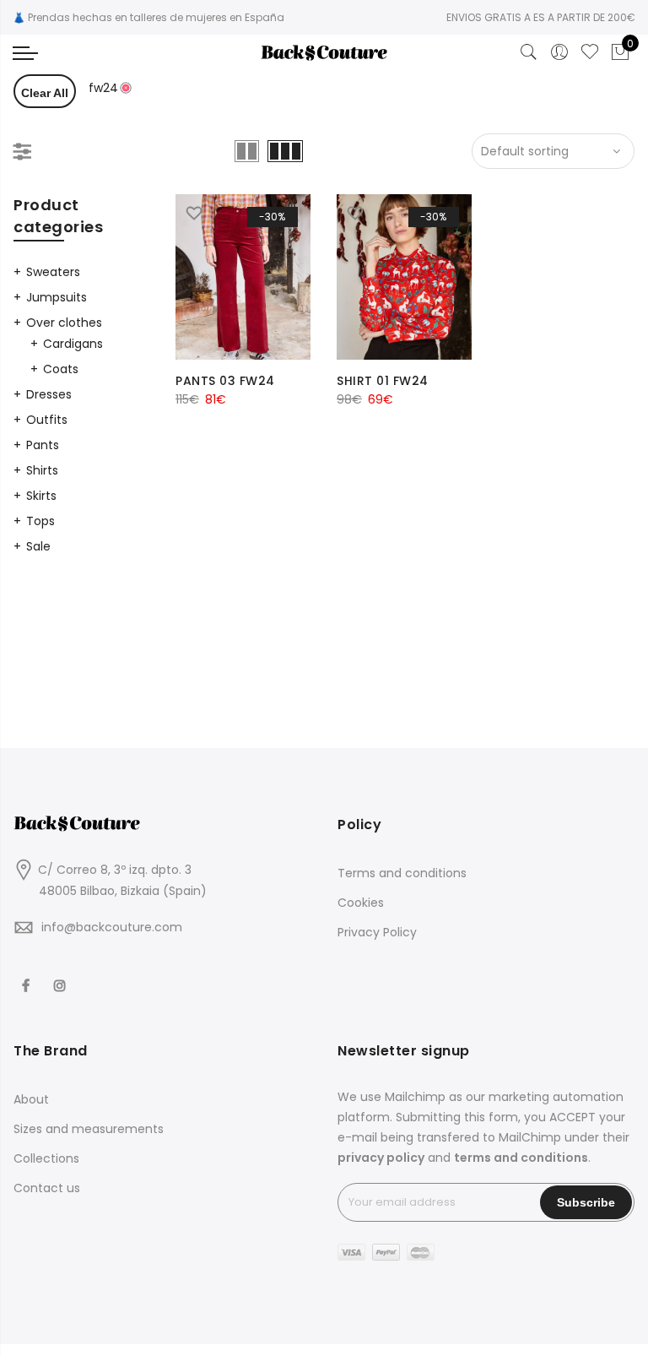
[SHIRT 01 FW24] (404, 277)
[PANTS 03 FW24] (243, 277)
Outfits (47, 419)
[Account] (559, 52)
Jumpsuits (56, 297)
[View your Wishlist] (590, 52)
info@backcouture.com (111, 927)
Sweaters (53, 271)
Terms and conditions (402, 873)
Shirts (42, 470)
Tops (40, 521)
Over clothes (64, 322)
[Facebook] (28, 974)
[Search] (529, 52)
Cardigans (73, 343)
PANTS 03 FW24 (225, 380)
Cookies (361, 902)
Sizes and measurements (89, 1128)
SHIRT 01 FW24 (383, 380)
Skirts (41, 495)
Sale (38, 546)
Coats (60, 369)
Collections (46, 1158)
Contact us (47, 1188)
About (31, 1099)
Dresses (49, 394)
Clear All (44, 93)
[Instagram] (62, 974)
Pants (42, 445)
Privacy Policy (377, 932)
